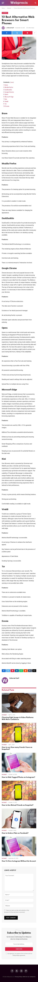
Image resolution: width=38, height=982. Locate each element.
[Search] (35, 3)
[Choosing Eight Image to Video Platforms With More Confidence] (19, 702)
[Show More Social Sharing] (34, 33)
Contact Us (32, 976)
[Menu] (3, 3)
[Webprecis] (19, 2)
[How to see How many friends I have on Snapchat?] (19, 732)
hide (12, 82)
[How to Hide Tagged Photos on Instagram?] (19, 762)
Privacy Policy (16, 955)
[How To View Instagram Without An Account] (19, 846)
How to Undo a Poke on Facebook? (15, 833)
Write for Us (26, 976)
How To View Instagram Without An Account (19, 861)
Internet (4, 12)
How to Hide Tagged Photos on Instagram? (18, 777)
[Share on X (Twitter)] (17, 33)
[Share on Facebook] (7, 33)
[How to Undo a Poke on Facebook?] (19, 818)
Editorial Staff (10, 27)
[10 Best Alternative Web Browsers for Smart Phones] (19, 48)
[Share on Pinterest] (27, 33)
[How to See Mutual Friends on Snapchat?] (19, 790)
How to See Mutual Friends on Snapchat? (17, 805)
